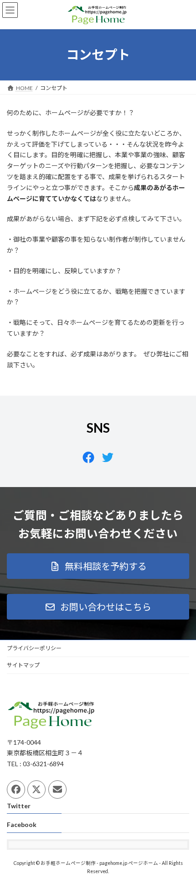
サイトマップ (23, 665)
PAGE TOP (182, 849)
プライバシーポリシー (34, 648)
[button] (98, 566)
